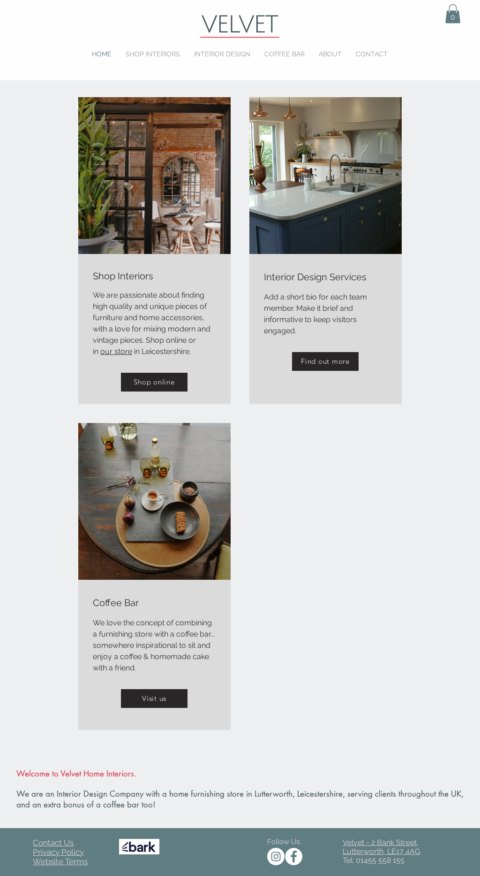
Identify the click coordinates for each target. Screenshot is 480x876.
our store (116, 351)
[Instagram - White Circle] (276, 856)
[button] (453, 13)
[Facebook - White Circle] (293, 856)
